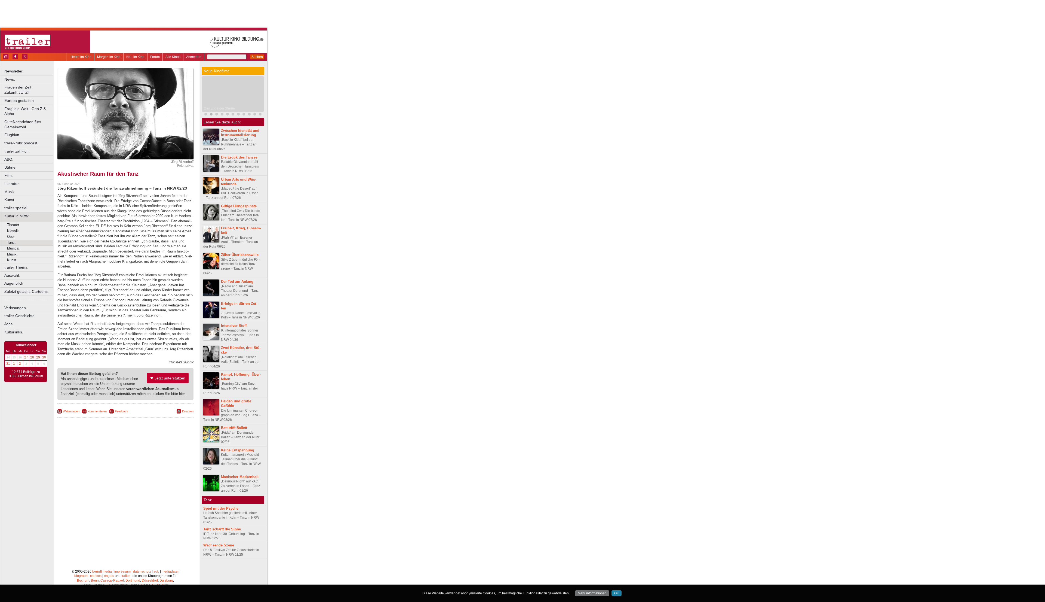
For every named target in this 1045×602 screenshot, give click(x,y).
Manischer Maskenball (240, 477)
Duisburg (166, 580)
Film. (8, 175)
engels (109, 576)
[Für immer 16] (249, 115)
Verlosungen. (15, 308)
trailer (125, 576)
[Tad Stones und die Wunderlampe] (222, 115)
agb (156, 571)
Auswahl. (12, 275)
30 (44, 357)
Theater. (13, 225)
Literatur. (12, 183)
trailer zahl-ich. (17, 151)
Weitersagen (71, 411)
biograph (81, 576)
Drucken (187, 411)
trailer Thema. (16, 267)
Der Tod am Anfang (237, 281)
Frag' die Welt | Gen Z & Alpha (25, 111)
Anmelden (193, 57)
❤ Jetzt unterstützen (167, 378)
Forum (155, 57)
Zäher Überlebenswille (240, 255)
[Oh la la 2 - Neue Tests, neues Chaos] (216, 115)
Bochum (83, 580)
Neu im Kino (135, 57)
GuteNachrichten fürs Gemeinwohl (22, 124)
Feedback (121, 411)
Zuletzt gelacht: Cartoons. (26, 291)
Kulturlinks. (13, 332)
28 (32, 357)
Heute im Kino (80, 57)
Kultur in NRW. (16, 216)
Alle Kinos (172, 57)
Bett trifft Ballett (234, 428)
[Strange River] (254, 115)
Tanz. (11, 243)
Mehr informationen (592, 593)
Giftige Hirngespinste (239, 206)
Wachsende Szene (218, 545)
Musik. (10, 192)
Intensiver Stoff (234, 326)
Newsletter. (13, 71)
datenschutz (142, 571)
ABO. (8, 159)
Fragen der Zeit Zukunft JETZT (29, 90)
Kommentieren (97, 411)
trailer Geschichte (19, 316)
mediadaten (170, 571)
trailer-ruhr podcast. (21, 143)
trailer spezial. (16, 208)
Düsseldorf (150, 580)
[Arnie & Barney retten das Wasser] (260, 115)
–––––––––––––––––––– (26, 299)
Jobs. (9, 324)
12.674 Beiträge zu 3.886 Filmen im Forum (26, 374)
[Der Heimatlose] (244, 115)
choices (96, 576)
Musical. (13, 248)
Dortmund (132, 580)
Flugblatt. (12, 135)
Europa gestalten (19, 100)
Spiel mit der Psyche (220, 508)
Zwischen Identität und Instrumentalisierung (240, 133)
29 (38, 357)
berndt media (102, 571)
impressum (122, 571)
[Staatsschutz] (238, 115)
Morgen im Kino (109, 57)
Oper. (11, 237)
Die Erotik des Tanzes (239, 157)
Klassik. (13, 231)
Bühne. (10, 167)
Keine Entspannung (237, 450)
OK (616, 593)
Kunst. (9, 199)
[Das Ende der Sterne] (211, 115)
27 (26, 357)
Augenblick (13, 283)
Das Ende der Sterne (219, 108)
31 (8, 364)
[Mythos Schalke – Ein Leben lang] (233, 115)
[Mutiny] (227, 115)
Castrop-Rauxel (112, 580)
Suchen (257, 57)
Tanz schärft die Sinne (222, 529)
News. (9, 79)
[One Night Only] (205, 115)
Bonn (95, 580)
